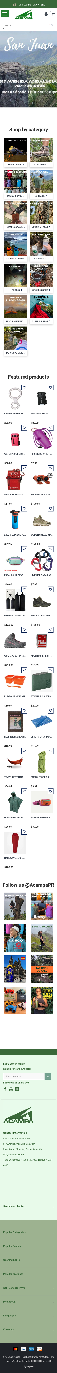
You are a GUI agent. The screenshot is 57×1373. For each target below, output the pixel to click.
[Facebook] (6, 1090)
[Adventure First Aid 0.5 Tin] (42, 639)
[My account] (47, 14)
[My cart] (53, 14)
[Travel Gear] (15, 149)
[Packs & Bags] (15, 181)
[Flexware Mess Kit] (15, 679)
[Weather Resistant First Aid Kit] (15, 477)
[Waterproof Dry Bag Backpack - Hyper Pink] (15, 437)
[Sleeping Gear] (41, 306)
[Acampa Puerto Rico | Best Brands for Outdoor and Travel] (24, 14)
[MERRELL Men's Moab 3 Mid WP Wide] (42, 598)
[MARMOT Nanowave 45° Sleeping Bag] (15, 841)
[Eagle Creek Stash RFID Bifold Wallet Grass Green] (42, 679)
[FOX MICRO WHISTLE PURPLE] (42, 437)
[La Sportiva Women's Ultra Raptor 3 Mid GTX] (15, 639)
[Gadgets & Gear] (15, 243)
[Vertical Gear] (41, 212)
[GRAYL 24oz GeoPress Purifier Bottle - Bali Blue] (15, 518)
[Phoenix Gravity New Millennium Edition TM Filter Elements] (15, 598)
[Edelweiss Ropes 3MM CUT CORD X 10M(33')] (42, 760)
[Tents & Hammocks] (15, 306)
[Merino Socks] (15, 212)
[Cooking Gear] (41, 275)
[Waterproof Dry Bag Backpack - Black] (42, 396)
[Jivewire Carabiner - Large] (42, 558)
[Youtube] (11, 1090)
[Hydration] (41, 243)
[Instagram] (17, 1090)
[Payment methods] (28, 1349)
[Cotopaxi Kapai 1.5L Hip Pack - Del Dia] (15, 558)
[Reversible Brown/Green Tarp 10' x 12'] (15, 720)
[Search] (53, 24)
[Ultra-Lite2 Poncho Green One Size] (15, 800)
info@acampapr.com (13, 1154)
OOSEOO (35, 1361)
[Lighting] (15, 275)
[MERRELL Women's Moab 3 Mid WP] (42, 518)
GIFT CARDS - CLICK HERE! (32, 5)
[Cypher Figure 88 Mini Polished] (15, 396)
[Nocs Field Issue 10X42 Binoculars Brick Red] (42, 477)
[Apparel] (41, 181)
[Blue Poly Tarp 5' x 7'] (42, 720)
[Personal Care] (15, 338)
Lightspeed (28, 1366)
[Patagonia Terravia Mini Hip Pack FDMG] (42, 800)
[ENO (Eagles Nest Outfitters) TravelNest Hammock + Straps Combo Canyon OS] (15, 760)
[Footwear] (41, 149)
